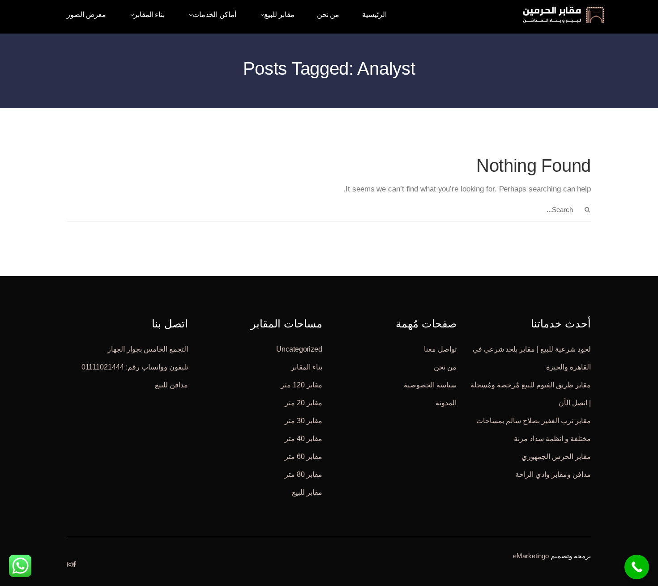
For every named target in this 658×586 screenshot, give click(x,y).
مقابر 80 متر (303, 474)
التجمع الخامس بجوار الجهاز (147, 348)
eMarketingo (531, 555)
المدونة (446, 402)
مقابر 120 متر (301, 384)
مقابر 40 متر (303, 438)
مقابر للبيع (307, 492)
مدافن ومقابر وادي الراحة (553, 474)
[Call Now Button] (636, 567)
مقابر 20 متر (303, 402)
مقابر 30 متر (303, 420)
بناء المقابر (306, 366)
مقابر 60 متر (303, 456)
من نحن (445, 366)
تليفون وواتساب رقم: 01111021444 (134, 366)
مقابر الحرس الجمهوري (556, 456)
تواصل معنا (440, 348)
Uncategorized (299, 348)
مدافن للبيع (171, 384)
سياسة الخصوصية (430, 384)
